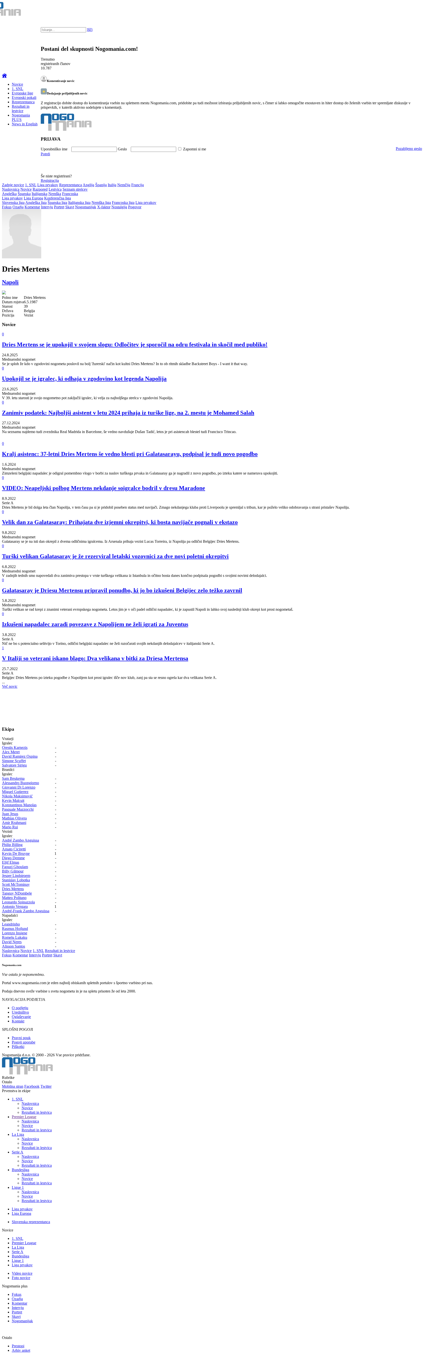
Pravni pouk (21, 1038)
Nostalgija (119, 207)
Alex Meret (11, 752)
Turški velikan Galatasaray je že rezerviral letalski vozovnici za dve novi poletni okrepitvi (115, 556)
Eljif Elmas (10, 862)
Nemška (54, 194)
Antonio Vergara (15, 906)
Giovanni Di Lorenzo (18, 787)
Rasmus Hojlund (15, 928)
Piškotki (18, 1047)
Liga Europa (33, 198)
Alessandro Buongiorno (20, 783)
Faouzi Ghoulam (15, 867)
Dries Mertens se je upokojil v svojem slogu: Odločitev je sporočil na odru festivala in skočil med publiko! (134, 344)
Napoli (10, 282)
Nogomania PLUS (21, 117)
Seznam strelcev (75, 189)
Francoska (70, 194)
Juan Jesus (10, 814)
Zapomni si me (194, 149)
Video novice (22, 1273)
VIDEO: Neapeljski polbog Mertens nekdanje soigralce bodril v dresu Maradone (103, 488)
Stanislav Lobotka (16, 880)
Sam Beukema (13, 778)
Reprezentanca (23, 102)
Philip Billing (12, 845)
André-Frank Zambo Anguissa (25, 911)
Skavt (69, 207)
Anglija (88, 185)
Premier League (24, 1117)
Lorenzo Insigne (14, 933)
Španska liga (57, 202)
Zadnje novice (13, 185)
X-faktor (103, 207)
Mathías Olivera (14, 818)
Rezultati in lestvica (37, 1112)
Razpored (40, 189)
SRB (400, 10)
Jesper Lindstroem (16, 875)
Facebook (32, 1086)
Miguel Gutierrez (15, 792)
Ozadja (18, 207)
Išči (90, 29)
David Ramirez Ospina (20, 756)
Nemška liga (101, 202)
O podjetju (20, 1008)
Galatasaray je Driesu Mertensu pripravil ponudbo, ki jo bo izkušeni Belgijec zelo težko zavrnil (122, 590)
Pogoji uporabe (23, 1042)
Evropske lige (22, 93)
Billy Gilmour (13, 871)
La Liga (18, 1134)
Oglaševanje (21, 1017)
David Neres (12, 942)
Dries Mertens (13, 889)
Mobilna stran (12, 1086)
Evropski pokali (24, 97)
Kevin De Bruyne (16, 853)
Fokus (7, 207)
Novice (17, 84)
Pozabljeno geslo (409, 148)
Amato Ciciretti (14, 849)
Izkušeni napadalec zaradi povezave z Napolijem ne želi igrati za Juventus (95, 624)
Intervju (47, 207)
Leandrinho (11, 924)
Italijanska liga (79, 202)
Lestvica (55, 189)
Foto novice (21, 1278)
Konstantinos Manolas (19, 805)
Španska (24, 194)
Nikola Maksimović (17, 796)
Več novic (9, 686)
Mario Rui (10, 827)
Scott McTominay (16, 884)
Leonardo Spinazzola (18, 902)
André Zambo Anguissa (20, 840)
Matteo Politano (14, 898)
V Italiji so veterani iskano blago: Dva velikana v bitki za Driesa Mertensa (95, 658)
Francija (137, 185)
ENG (410, 10)
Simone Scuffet (14, 761)
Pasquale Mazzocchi (18, 809)
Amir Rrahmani (14, 822)
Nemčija (123, 185)
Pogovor (134, 207)
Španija (101, 185)
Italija (112, 185)
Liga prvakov (47, 185)
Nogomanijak (85, 207)
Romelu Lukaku (14, 937)
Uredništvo (20, 1012)
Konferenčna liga (57, 198)
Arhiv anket (21, 1350)
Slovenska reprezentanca (31, 1222)
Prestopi (18, 1346)
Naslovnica (10, 189)
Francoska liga (123, 202)
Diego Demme (13, 858)
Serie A (17, 1152)
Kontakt (18, 1021)
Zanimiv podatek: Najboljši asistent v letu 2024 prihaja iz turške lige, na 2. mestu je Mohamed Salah (128, 413)
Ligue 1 (18, 1187)
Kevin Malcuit (13, 800)
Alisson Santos (13, 946)
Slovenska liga (13, 202)
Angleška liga (36, 202)
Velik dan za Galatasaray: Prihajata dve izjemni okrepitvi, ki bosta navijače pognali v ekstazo (120, 522)
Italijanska (39, 194)
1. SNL (17, 89)
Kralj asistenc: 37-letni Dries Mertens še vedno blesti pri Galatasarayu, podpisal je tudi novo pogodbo (130, 454)
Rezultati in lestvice (20, 108)
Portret (59, 207)
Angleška (9, 194)
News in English (25, 124)
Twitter (46, 1086)
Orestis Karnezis (14, 747)
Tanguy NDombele (17, 893)
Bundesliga (20, 1170)
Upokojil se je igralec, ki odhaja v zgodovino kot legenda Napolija (84, 378)
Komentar (32, 207)
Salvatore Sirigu (14, 765)
